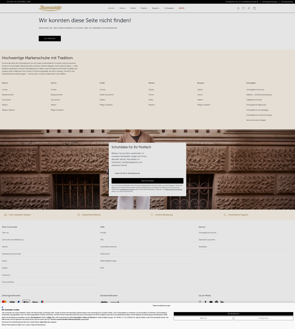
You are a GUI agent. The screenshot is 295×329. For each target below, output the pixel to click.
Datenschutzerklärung (38, 325)
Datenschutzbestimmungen (161, 305)
